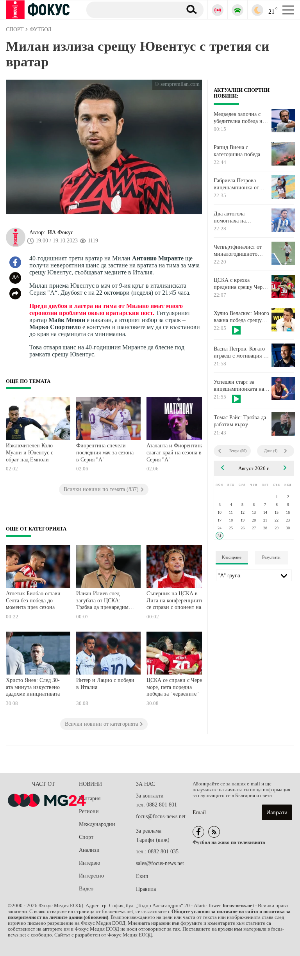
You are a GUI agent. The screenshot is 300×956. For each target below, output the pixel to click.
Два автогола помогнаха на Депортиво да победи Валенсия (239, 217)
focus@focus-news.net (161, 816)
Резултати (271, 557)
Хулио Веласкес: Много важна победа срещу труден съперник (241, 317)
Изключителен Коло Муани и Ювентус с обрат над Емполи (29, 452)
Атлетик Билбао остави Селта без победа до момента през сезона (33, 600)
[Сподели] (15, 293)
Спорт (86, 837)
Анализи (89, 850)
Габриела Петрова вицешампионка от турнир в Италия (236, 184)
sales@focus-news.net (160, 863)
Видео (86, 889)
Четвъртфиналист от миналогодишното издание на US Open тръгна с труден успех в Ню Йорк (242, 250)
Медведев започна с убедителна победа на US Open (239, 118)
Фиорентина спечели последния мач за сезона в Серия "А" (105, 452)
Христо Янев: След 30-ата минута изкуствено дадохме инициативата (33, 687)
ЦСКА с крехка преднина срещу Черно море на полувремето (241, 283)
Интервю (89, 863)
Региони (89, 811)
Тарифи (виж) (153, 840)
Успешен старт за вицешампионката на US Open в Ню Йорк (239, 385)
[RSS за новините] (214, 832)
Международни (97, 824)
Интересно (91, 876)
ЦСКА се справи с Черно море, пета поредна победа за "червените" (175, 687)
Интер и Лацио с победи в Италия (105, 683)
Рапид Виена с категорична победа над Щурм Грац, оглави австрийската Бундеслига (242, 151)
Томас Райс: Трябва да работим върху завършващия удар (240, 421)
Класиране (231, 557)
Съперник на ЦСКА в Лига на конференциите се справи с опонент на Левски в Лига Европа (174, 601)
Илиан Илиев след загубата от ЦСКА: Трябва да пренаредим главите (102, 601)
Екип (142, 876)
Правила (146, 889)
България (89, 798)
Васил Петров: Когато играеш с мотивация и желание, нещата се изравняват (240, 352)
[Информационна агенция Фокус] (198, 832)
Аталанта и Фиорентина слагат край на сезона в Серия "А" (174, 452)
